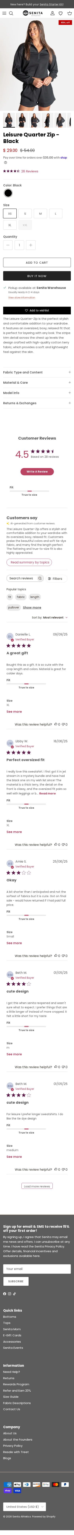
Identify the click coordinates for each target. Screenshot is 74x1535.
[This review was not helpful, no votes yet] (63, 724)
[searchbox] (21, 578)
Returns (8, 1378)
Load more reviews (37, 1186)
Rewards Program (16, 1384)
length (34, 597)
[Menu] (4, 13)
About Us (10, 1433)
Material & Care (15, 383)
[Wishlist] (60, 13)
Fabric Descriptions (17, 1403)
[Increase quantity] (31, 245)
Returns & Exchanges (20, 403)
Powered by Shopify (43, 1516)
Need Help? (11, 1372)
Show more (32, 607)
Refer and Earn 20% (17, 1390)
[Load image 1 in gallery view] (37, 64)
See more (14, 711)
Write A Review (37, 472)
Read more (47, 793)
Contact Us (11, 1409)
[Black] (8, 193)
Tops (6, 1323)
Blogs (7, 1458)
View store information (21, 297)
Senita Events (13, 1348)
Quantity (10, 237)
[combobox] (49, 618)
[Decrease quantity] (8, 245)
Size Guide (11, 1397)
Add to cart (37, 262)
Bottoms (9, 1317)
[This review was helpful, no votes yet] (55, 724)
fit (9, 597)
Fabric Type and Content (23, 372)
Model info (11, 393)
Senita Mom (12, 1329)
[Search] (13, 13)
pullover (13, 607)
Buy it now (37, 276)
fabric (21, 597)
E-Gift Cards (12, 1335)
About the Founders (17, 1439)
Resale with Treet (16, 1452)
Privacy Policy (12, 1446)
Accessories (12, 1341)
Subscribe (16, 1281)
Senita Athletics (21, 1516)
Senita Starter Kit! (52, 4)
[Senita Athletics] (33, 13)
